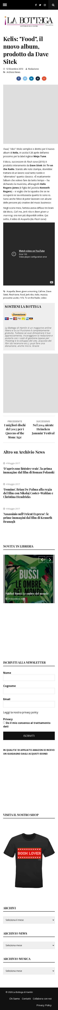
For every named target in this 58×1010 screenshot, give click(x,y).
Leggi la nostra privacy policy (20, 712)
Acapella (11, 291)
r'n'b (22, 297)
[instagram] (45, 5)
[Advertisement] (29, 114)
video (44, 297)
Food (22, 294)
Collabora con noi (42, 998)
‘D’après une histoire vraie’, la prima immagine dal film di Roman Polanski (28, 470)
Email (7, 699)
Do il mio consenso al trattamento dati (26, 724)
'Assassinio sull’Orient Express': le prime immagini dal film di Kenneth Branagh (27, 518)
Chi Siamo (14, 998)
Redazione (33, 68)
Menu (5, 5)
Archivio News (13, 72)
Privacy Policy (44, 1005)
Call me (41, 291)
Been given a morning (26, 291)
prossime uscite (11, 297)
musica (43, 294)
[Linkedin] (31, 78)
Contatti (26, 998)
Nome (7, 673)
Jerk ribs (30, 294)
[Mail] (44, 78)
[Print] (38, 78)
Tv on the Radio (32, 297)
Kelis (37, 294)
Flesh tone (14, 294)
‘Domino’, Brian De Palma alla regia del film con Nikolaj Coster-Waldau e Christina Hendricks (28, 493)
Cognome (9, 686)
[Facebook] (36, 5)
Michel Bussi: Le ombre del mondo (27, 593)
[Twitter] (40, 5)
